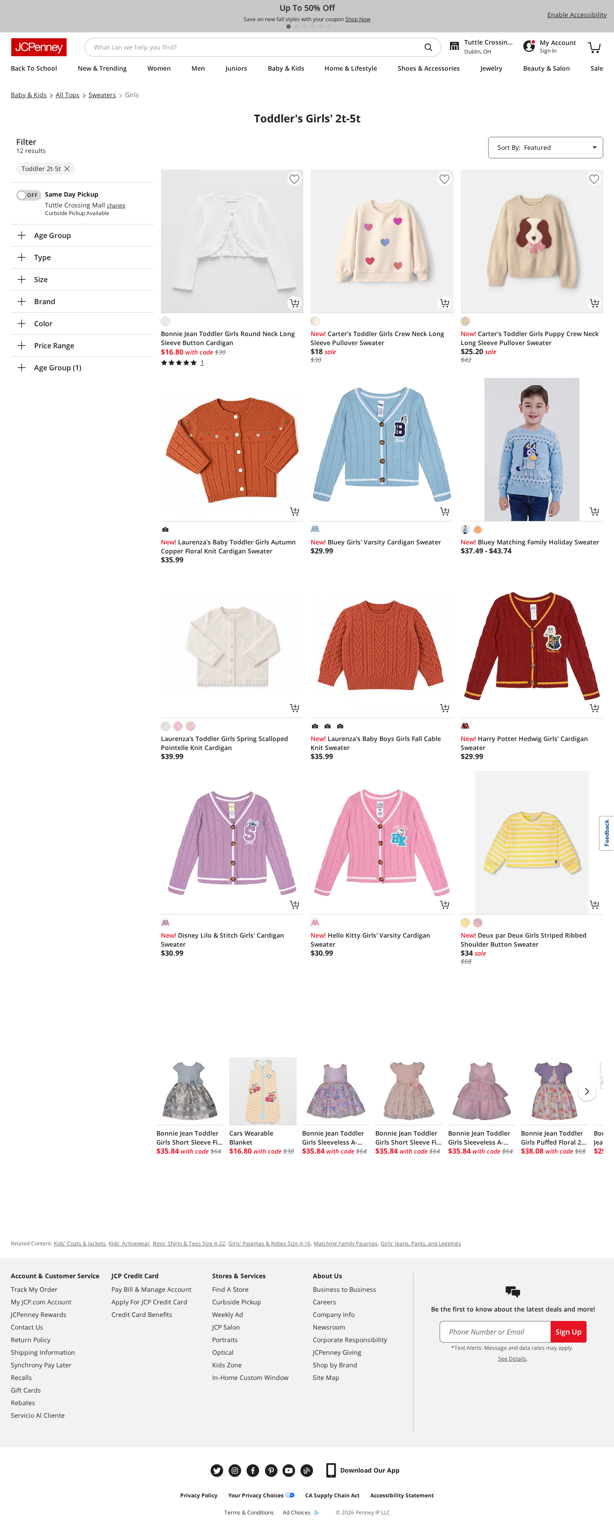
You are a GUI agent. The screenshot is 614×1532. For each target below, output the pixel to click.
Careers (324, 1302)
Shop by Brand (335, 1365)
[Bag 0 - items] (594, 47)
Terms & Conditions (249, 1512)
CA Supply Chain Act (332, 1495)
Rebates (23, 1402)
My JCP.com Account (41, 1302)
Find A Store (230, 1289)
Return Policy (30, 1339)
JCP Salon (226, 1327)
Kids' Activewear (129, 1243)
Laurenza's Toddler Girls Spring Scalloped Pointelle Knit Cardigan (224, 743)
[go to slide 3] (305, 26)
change (116, 205)
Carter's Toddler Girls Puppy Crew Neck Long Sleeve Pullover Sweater (530, 338)
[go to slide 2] (296, 26)
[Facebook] (254, 1470)
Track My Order (34, 1289)
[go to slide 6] (329, 26)
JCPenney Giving (337, 1352)
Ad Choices (297, 1512)
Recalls (21, 1377)
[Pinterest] (272, 1470)
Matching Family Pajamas (346, 1243)
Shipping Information (43, 1352)
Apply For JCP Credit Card (149, 1302)
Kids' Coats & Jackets (80, 1243)
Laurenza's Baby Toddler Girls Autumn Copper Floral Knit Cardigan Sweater (228, 546)
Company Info (334, 1314)
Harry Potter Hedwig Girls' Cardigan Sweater (524, 743)
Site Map (326, 1377)
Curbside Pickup (236, 1302)
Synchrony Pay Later (41, 1365)
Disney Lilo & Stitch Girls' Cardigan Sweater (222, 939)
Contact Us (27, 1327)
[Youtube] (290, 1470)
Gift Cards (26, 1390)
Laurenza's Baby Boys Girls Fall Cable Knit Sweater (376, 743)
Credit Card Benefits (141, 1314)
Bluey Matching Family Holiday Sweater (530, 542)
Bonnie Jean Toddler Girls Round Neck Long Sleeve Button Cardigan (228, 338)
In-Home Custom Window (250, 1377)
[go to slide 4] (313, 26)
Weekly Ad (227, 1314)
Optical (223, 1352)
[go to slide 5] (321, 26)
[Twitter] (218, 1470)
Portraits (225, 1339)
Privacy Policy (199, 1495)
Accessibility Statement (402, 1495)
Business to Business (344, 1289)
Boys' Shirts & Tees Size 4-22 (189, 1243)
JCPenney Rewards (39, 1314)
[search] (432, 47)
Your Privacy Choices (256, 1495)
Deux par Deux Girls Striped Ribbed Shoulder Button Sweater (524, 939)
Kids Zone (227, 1365)
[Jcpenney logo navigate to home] (39, 47)
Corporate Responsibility (350, 1339)
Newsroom (329, 1327)
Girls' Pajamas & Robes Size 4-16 (269, 1243)
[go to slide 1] (288, 26)
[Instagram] (236, 1470)
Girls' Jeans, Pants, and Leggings (421, 1243)
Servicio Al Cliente (38, 1415)
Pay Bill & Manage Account (151, 1289)
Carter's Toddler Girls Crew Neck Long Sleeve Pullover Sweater (377, 338)
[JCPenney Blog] (308, 1470)
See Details (512, 1358)
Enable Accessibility (577, 14)
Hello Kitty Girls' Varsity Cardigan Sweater (370, 939)
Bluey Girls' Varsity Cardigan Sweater (376, 542)
